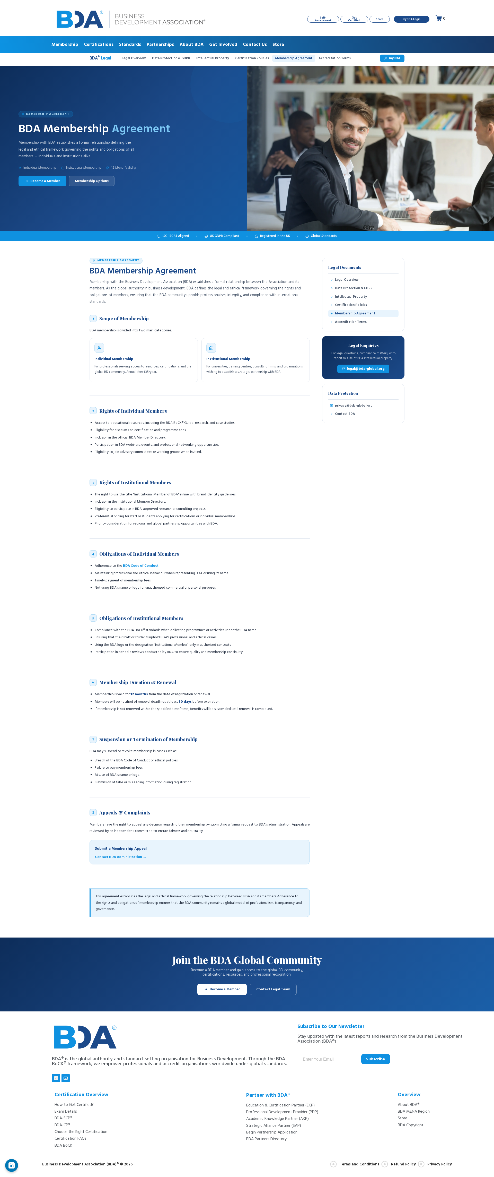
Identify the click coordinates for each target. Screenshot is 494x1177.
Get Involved (223, 44)
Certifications (98, 44)
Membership (64, 44)
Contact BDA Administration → (120, 857)
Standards (130, 44)
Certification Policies (252, 58)
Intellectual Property (212, 58)
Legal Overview (134, 58)
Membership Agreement (293, 58)
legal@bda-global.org (366, 368)
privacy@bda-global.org (354, 405)
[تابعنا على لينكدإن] (11, 1165)
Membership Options (92, 181)
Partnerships (160, 44)
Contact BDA (345, 413)
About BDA (192, 44)
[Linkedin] (56, 1078)
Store (278, 44)
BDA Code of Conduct (140, 565)
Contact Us (255, 44)
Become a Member (45, 181)
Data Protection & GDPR (171, 58)
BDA (100, 58)
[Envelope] (65, 1078)
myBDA (394, 58)
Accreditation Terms (335, 58)
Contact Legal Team (273, 989)
